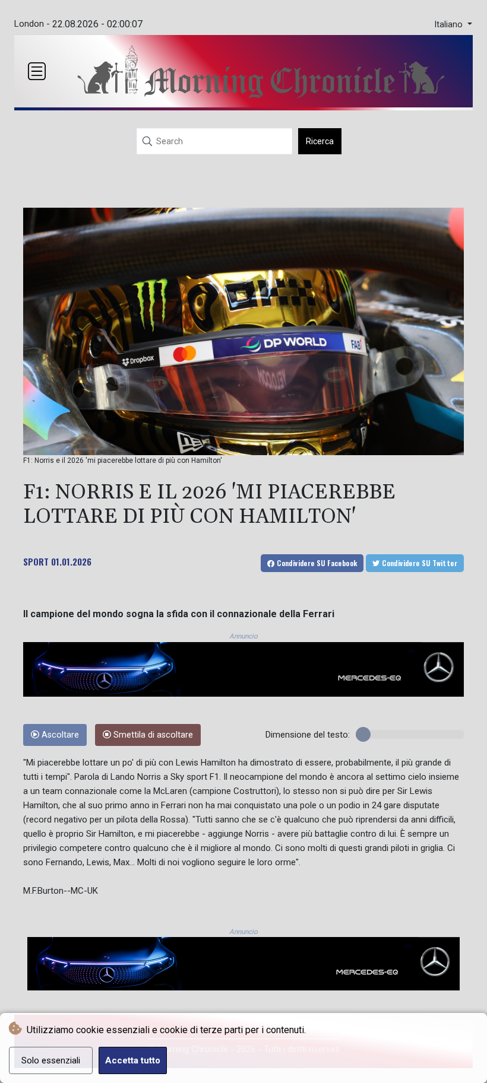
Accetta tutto (132, 1060)
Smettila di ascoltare (152, 735)
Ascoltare (59, 735)
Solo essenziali (50, 1060)
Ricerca (320, 141)
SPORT (36, 561)
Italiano (449, 25)
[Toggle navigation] (36, 71)
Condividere (316, 563)
